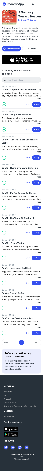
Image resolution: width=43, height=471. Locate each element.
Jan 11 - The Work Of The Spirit (18, 218)
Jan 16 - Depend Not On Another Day (21, 89)
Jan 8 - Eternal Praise (13, 293)
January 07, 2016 (8, 165)
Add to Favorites (13, 49)
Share (33, 49)
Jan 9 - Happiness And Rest (16, 268)
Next (37, 342)
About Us (8, 391)
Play (37, 104)
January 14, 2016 (8, 86)
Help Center (9, 416)
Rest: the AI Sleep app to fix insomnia (20, 406)
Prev (6, 342)
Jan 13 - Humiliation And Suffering (20, 168)
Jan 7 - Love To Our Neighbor (17, 318)
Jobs (5, 395)
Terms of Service (11, 402)
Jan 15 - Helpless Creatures (16, 114)
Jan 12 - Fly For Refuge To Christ (19, 193)
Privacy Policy (9, 399)
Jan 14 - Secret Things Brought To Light (20, 141)
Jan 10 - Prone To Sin (13, 243)
